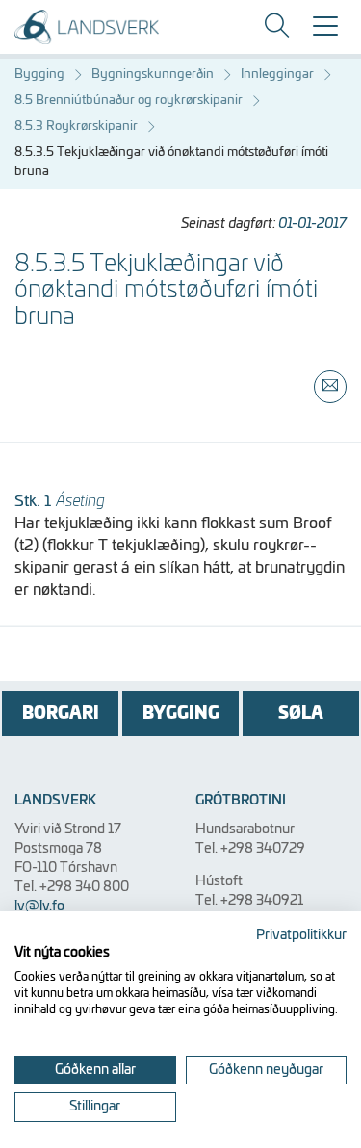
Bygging (39, 74)
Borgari (60, 713)
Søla (300, 713)
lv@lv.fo (39, 906)
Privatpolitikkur (301, 935)
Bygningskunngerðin (152, 74)
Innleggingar (277, 74)
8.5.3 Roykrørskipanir (76, 126)
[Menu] (325, 32)
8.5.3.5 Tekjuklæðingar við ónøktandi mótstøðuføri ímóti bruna (171, 162)
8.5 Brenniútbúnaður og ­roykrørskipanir (128, 100)
